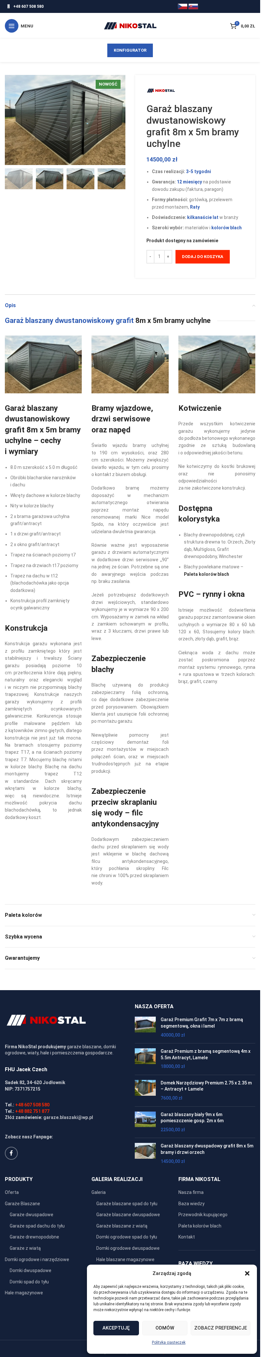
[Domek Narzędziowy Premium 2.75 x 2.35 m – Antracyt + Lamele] (145, 1091)
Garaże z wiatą (25, 1248)
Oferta (12, 1192)
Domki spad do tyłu (29, 1281)
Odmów (164, 1328)
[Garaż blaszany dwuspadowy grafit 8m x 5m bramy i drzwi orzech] (145, 1154)
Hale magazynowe (24, 1292)
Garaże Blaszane (22, 1203)
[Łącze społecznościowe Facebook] (11, 1153)
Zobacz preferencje (220, 1328)
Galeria (98, 1192)
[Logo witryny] (130, 25)
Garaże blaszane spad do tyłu (126, 1203)
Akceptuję (116, 1328)
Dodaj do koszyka (202, 256)
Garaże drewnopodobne (34, 1236)
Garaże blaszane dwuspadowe (128, 1214)
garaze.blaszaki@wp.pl (68, 1117)
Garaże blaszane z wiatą (121, 1225)
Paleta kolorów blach (199, 1225)
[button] (247, 1273)
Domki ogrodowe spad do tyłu (126, 1236)
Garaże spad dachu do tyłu (37, 1225)
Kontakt (186, 1236)
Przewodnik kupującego (203, 1214)
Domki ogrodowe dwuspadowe (128, 1248)
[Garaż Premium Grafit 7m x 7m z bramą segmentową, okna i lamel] (145, 1027)
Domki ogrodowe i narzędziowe (37, 1259)
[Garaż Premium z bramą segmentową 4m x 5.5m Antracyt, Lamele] (145, 1059)
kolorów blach (226, 227)
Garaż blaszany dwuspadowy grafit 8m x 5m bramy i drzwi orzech (207, 1149)
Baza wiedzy (191, 1203)
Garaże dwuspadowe (31, 1214)
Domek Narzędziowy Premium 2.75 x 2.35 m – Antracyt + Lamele (206, 1086)
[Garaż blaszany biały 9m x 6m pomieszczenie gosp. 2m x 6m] (145, 1122)
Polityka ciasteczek (169, 1342)
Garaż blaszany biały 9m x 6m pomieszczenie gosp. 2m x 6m (192, 1118)
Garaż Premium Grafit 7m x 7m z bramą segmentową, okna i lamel (202, 1023)
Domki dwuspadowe (30, 1270)
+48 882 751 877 (32, 1111)
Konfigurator (130, 50)
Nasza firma (191, 1192)
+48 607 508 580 (28, 6)
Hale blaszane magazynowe (125, 1259)
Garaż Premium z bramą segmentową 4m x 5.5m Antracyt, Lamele (205, 1054)
